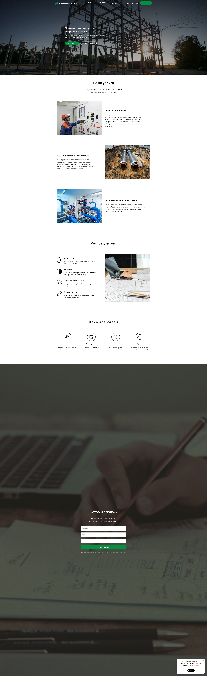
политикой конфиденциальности (116, 553)
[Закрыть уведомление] (203, 660)
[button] (88, 43)
